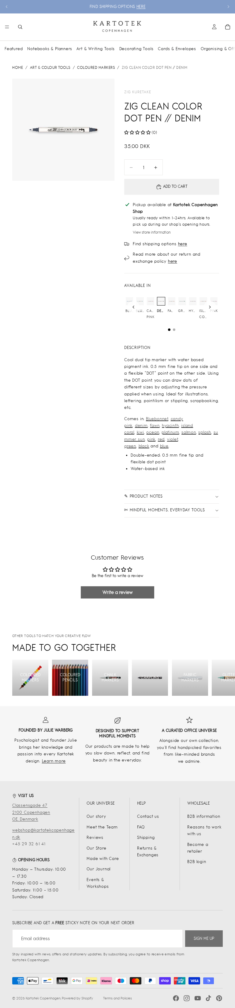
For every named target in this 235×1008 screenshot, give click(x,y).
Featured (14, 48)
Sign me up (204, 938)
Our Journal (98, 869)
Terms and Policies (117, 998)
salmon (188, 432)
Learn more (54, 761)
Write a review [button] (117, 592)
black (144, 446)
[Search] (20, 27)
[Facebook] (176, 998)
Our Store (96, 848)
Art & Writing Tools (95, 48)
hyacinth (170, 425)
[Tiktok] (208, 998)
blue (164, 446)
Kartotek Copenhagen (43, 998)
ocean (152, 432)
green (130, 446)
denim (141, 425)
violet (172, 439)
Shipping (146, 837)
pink (151, 439)
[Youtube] (197, 998)
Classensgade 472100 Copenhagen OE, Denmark (31, 812)
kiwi (140, 432)
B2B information (203, 816)
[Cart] (227, 27)
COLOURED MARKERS (96, 67)
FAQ (140, 827)
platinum (170, 432)
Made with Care (103, 858)
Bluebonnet (157, 419)
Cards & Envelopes (177, 48)
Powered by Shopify (77, 998)
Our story (96, 816)
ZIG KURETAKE (137, 92)
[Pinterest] (219, 998)
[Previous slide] (6, 6)
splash (204, 432)
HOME (17, 67)
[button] (138, 132)
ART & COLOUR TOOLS (50, 67)
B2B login (196, 861)
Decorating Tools (136, 48)
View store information (152, 232)
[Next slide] (228, 6)
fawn (154, 425)
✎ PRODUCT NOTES (143, 496)
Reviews (95, 837)
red (161, 439)
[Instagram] (186, 998)
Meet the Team (102, 827)
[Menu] (7, 27)
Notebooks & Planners (49, 48)
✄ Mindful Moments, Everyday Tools (164, 510)
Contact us (148, 816)
